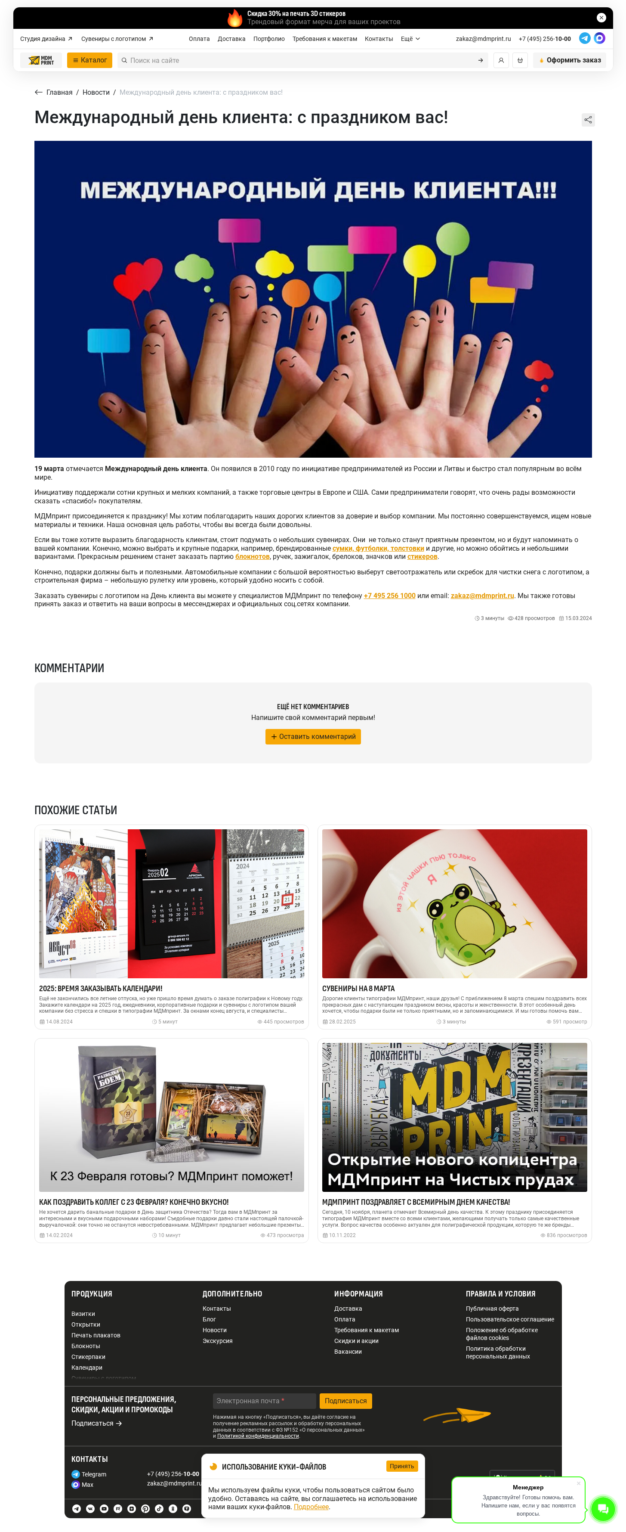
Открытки (85, 1324)
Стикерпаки (88, 1356)
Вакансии (348, 1351)
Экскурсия (218, 1340)
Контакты (379, 38)
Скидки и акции (356, 1340)
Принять (402, 1466)
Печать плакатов (95, 1335)
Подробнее (311, 1507)
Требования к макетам (325, 38)
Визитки (83, 1313)
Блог (209, 1319)
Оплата (199, 38)
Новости (215, 1330)
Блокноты (85, 1346)
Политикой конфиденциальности (258, 1436)
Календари (86, 1367)
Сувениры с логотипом (113, 38)
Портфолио (269, 38)
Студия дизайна (42, 38)
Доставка (232, 38)
